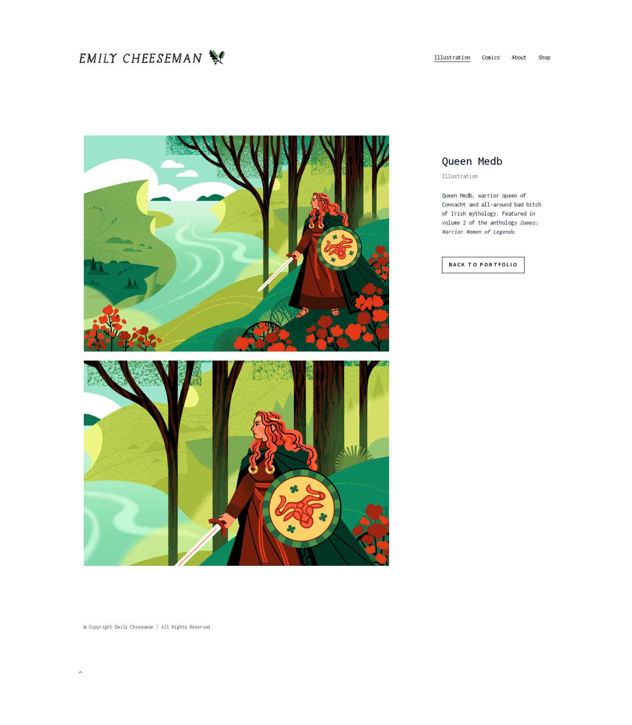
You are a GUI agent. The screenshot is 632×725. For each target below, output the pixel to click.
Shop (544, 57)
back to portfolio (483, 265)
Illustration (452, 57)
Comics (491, 57)
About (519, 57)
